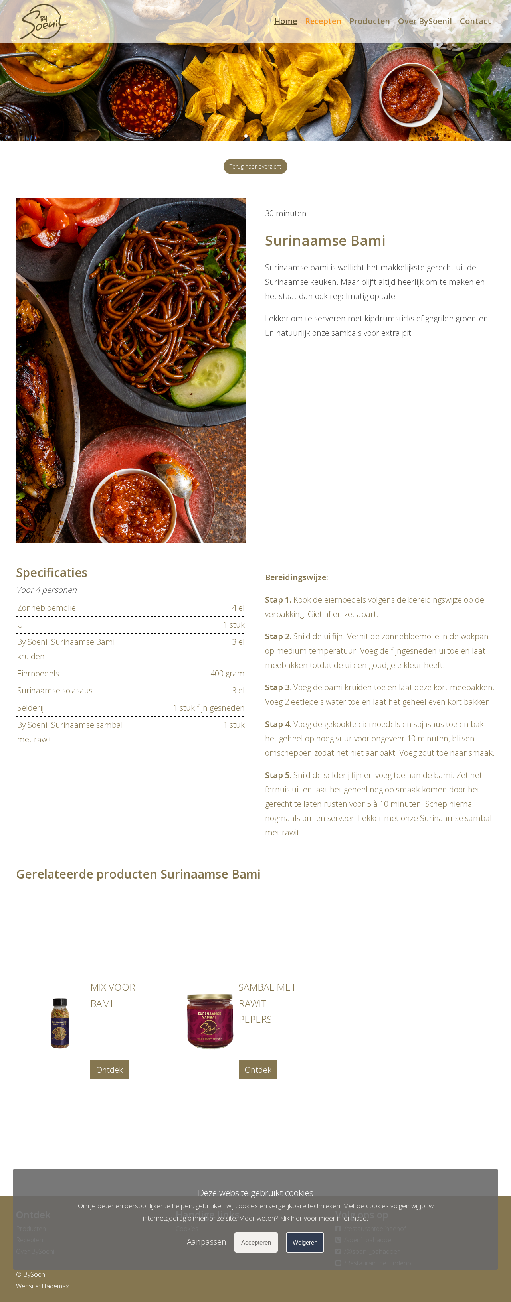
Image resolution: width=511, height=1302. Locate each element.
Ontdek (109, 1069)
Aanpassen (206, 1241)
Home (285, 21)
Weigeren (305, 1242)
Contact (475, 21)
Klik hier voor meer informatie (323, 1217)
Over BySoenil (425, 21)
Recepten (323, 21)
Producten (369, 21)
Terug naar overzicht (255, 166)
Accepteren (256, 1242)
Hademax (55, 1286)
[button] (246, 136)
